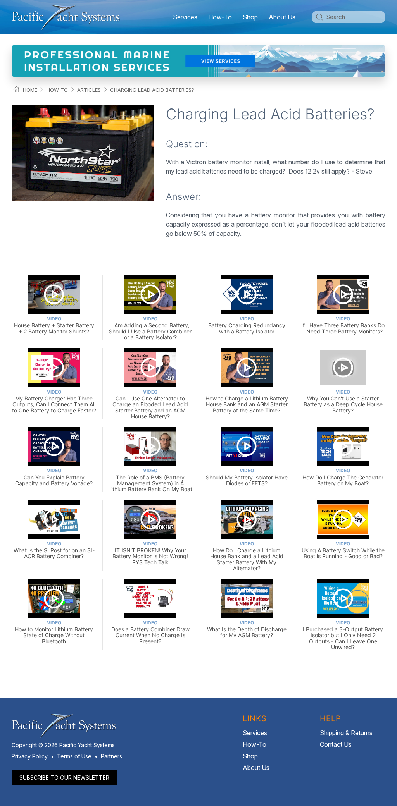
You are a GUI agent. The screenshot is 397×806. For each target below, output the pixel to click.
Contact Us (336, 744)
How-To (220, 17)
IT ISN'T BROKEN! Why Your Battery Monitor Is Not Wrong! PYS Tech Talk (150, 553)
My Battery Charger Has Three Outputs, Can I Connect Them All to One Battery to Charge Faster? (54, 401)
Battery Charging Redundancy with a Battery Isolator (246, 325)
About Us (256, 768)
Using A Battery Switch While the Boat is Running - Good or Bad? (343, 550)
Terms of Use (74, 756)
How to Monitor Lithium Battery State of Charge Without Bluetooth (54, 632)
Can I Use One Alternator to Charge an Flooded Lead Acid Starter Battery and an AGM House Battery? (150, 404)
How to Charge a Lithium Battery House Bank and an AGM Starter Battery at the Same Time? (246, 401)
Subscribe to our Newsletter (64, 777)
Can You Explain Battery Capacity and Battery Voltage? (54, 476)
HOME (30, 90)
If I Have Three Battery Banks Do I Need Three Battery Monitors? (343, 325)
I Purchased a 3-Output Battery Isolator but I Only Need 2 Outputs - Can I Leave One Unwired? (343, 635)
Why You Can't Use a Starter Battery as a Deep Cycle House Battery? (343, 401)
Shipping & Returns (346, 733)
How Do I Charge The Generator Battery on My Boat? (342, 476)
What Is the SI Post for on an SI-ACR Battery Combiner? (54, 550)
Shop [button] (250, 17)
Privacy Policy (30, 756)
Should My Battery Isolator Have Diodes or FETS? (247, 476)
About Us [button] (282, 17)
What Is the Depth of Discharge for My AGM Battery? (247, 629)
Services (255, 733)
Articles (89, 90)
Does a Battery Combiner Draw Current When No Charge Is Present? (150, 632)
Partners (111, 756)
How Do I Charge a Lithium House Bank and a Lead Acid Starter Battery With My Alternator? (246, 556)
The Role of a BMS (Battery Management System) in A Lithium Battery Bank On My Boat (150, 479)
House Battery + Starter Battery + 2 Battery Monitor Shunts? (54, 325)
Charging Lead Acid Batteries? (152, 90)
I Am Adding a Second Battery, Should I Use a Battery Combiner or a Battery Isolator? (150, 328)
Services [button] (185, 17)
